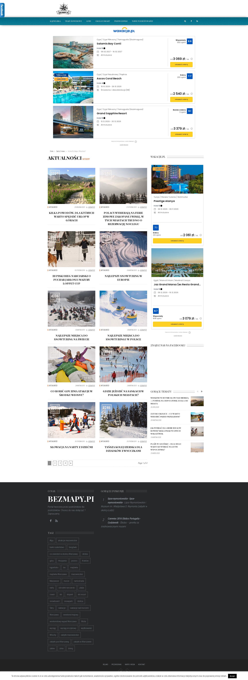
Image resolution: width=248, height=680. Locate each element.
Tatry (52, 608)
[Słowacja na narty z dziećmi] (71, 420)
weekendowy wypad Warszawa (63, 621)
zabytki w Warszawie (82, 641)
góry (52, 560)
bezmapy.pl (91, 207)
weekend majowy (70, 614)
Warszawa (54, 614)
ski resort (82, 594)
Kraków (85, 560)
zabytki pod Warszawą (59, 641)
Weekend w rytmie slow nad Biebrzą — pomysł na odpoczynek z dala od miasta (170, 401)
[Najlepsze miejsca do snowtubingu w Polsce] (123, 309)
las (64, 567)
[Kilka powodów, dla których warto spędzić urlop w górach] (71, 186)
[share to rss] (197, 21)
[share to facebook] (191, 21)
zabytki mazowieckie (70, 635)
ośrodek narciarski (67, 587)
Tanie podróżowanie (142, 21)
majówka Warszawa (58, 574)
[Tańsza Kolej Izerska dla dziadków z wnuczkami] (123, 420)
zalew (52, 648)
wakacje (62, 608)
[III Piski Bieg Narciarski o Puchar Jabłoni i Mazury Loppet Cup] (71, 249)
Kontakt (141, 664)
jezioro (74, 560)
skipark (70, 594)
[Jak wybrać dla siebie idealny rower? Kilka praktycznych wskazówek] (197, 431)
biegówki (73, 547)
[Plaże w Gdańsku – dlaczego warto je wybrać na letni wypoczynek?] (197, 447)
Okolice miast (102, 21)
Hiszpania (62, 560)
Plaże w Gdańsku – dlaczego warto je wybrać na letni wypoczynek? (166, 447)
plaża (82, 587)
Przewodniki (121, 21)
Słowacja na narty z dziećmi (71, 447)
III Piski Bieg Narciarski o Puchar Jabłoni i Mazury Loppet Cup (72, 279)
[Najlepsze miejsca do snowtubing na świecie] (71, 309)
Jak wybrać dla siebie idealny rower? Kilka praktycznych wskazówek (166, 431)
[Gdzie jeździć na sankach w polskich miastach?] (123, 364)
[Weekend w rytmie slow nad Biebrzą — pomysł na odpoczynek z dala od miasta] (197, 401)
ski (61, 594)
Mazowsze (54, 581)
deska (85, 554)
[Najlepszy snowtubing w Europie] (123, 249)
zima (61, 648)
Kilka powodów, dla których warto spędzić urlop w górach (71, 216)
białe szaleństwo (57, 547)
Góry (88, 21)
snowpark (68, 601)
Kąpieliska (55, 21)
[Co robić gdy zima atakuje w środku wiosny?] (71, 364)
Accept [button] (232, 676)
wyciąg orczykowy (68, 628)
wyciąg (53, 628)
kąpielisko (54, 567)
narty (52, 587)
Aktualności (53, 207)
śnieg (70, 648)
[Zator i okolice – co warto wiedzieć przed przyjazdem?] (197, 417)
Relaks (105, 664)
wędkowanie (86, 628)
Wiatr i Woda (130, 664)
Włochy (53, 635)
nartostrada (79, 581)
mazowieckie (77, 574)
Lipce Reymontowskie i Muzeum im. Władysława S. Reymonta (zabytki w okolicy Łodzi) (124, 506)
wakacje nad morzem (79, 608)
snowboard (54, 601)
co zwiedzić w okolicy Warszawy (64, 554)
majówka (74, 567)
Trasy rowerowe (73, 21)
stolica (80, 601)
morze (66, 581)
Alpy (51, 540)
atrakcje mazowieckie (67, 540)
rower (52, 594)
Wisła (83, 621)
